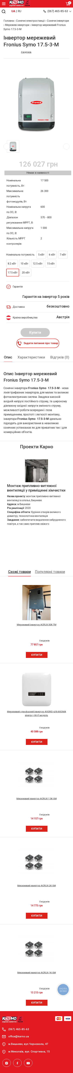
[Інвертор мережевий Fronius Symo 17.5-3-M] (36, 104)
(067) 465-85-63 (57, 11)
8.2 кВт (12, 263)
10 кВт (24, 263)
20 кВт (26, 272)
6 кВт (52, 254)
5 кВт (41, 254)
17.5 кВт (13, 272)
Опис (8, 357)
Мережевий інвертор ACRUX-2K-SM (36, 885)
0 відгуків (26, 52)
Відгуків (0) (59, 357)
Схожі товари (19, 572)
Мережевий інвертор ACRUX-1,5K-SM (36, 798)
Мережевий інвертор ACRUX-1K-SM (36, 972)
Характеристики (31, 357)
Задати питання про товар (41, 343)
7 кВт (63, 254)
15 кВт (51, 263)
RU (19, 11)
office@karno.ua (18, 1036)
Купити (35, 332)
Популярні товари (50, 572)
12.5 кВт (38, 263)
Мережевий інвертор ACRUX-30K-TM (36, 624)
